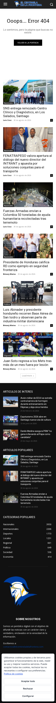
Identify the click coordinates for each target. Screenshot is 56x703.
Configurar (28, 696)
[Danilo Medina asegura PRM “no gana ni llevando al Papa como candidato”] (10, 435)
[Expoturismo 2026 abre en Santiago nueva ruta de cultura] (10, 420)
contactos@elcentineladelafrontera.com (23, 646)
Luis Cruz (7, 120)
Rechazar (28, 688)
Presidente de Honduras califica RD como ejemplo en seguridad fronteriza (26, 266)
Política (7, 304)
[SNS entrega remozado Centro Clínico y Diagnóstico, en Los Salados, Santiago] (28, 92)
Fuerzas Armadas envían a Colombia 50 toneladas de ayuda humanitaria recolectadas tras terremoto (26, 216)
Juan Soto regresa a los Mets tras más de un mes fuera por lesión (27, 363)
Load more (27, 375)
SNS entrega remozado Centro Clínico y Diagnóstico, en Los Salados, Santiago (25, 112)
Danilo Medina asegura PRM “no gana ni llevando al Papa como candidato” (36, 434)
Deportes (8, 356)
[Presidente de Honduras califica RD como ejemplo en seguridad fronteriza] (28, 246)
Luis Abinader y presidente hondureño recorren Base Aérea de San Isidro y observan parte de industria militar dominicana (28, 315)
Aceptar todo (28, 681)
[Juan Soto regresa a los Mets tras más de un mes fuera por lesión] (28, 344)
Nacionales (8, 103)
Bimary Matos (9, 274)
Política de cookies (13, 673)
